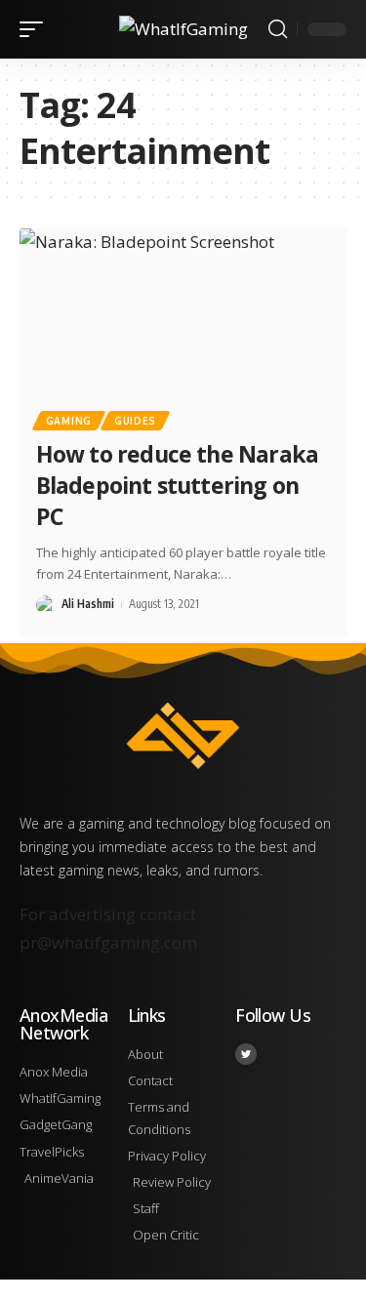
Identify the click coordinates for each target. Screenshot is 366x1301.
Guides (135, 421)
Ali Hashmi (87, 603)
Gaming (69, 421)
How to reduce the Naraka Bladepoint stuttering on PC (177, 485)
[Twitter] (246, 1054)
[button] (36, 29)
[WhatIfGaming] (183, 29)
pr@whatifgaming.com (108, 942)
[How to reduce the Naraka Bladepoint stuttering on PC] (183, 326)
